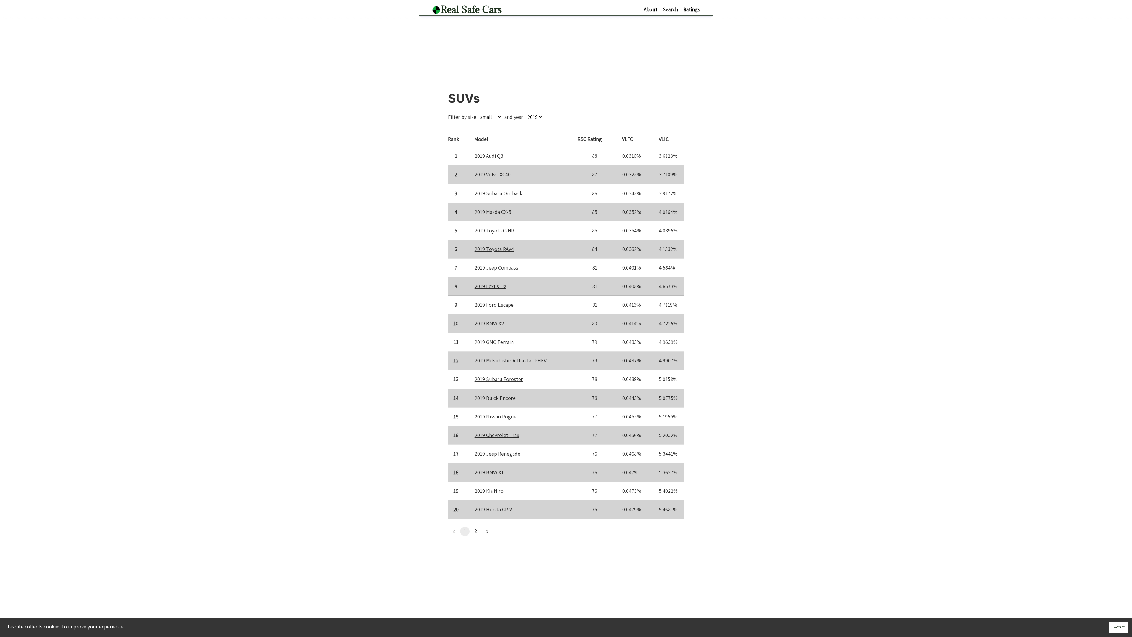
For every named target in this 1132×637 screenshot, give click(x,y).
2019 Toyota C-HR (494, 230)
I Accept (1118, 627)
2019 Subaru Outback (498, 193)
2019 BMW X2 (489, 323)
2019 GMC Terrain (494, 342)
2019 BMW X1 (489, 472)
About (650, 9)
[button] (487, 531)
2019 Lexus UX (490, 286)
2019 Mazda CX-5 (493, 211)
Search (670, 9)
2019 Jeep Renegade (497, 453)
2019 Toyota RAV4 (494, 249)
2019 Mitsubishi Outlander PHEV (511, 360)
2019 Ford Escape (494, 304)
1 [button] (464, 531)
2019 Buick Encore (495, 398)
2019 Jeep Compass (496, 267)
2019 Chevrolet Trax (497, 435)
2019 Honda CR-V (493, 509)
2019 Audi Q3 (489, 155)
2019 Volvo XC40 (493, 174)
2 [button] (476, 531)
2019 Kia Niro (489, 490)
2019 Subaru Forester (499, 379)
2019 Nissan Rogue (495, 416)
